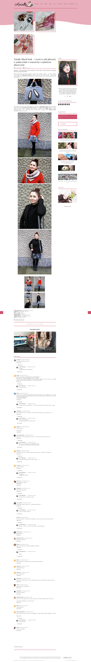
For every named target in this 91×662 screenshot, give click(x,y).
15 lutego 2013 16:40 (31, 472)
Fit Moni (18, 517)
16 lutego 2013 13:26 (31, 551)
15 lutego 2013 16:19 (31, 442)
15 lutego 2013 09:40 (25, 450)
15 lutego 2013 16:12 (31, 366)
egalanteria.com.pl (18, 109)
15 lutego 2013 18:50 (28, 538)
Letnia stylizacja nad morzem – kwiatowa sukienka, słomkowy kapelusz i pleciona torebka (67, 151)
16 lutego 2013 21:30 (29, 611)
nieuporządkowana (20, 611)
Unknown (18, 426)
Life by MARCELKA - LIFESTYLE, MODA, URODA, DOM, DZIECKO (31, 660)
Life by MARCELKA (22, 366)
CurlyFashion (19, 502)
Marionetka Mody (20, 538)
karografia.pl (74, 660)
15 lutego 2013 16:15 (31, 418)
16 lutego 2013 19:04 (23, 584)
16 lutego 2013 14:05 (25, 566)
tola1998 (18, 465)
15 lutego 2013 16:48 (31, 524)
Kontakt (66, 3)
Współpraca (72, 3)
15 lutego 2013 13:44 (26, 502)
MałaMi (17, 393)
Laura (17, 584)
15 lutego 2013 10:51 (24, 465)
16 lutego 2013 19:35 (24, 605)
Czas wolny (59, 3)
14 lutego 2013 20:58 (25, 359)
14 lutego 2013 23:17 (24, 375)
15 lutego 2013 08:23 (25, 426)
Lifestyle (36, 3)
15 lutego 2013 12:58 (26, 488)
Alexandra (18, 359)
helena (17, 375)
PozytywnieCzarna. (20, 435)
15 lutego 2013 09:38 (29, 435)
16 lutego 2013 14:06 (25, 572)
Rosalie (17, 605)
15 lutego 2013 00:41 (26, 411)
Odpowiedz (18, 362)
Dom (54, 3)
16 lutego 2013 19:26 (28, 597)
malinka (18, 544)
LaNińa (17, 627)
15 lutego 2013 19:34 (24, 544)
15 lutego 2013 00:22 (24, 393)
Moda (41, 3)
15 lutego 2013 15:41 (24, 517)
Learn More (65, 657)
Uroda (45, 3)
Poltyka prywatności (63, 115)
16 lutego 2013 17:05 (26, 578)
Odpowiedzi (20, 364)
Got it (70, 657)
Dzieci (50, 3)
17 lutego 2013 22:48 (31, 620)
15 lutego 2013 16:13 (31, 403)
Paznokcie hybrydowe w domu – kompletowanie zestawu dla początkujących (67, 162)
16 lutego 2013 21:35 (23, 627)
